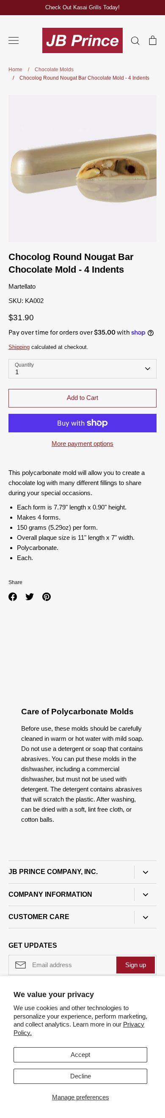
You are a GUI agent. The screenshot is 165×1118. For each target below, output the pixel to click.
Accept (80, 1054)
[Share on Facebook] (12, 596)
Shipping (19, 347)
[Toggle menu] (13, 40)
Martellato (22, 286)
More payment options (82, 443)
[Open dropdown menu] (145, 872)
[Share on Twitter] (29, 596)
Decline (80, 1076)
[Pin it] (46, 596)
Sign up (135, 964)
